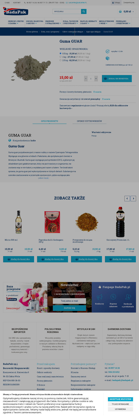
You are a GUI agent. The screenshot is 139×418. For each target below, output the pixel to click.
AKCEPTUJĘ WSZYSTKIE (120, 399)
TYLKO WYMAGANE (120, 404)
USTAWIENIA (120, 409)
